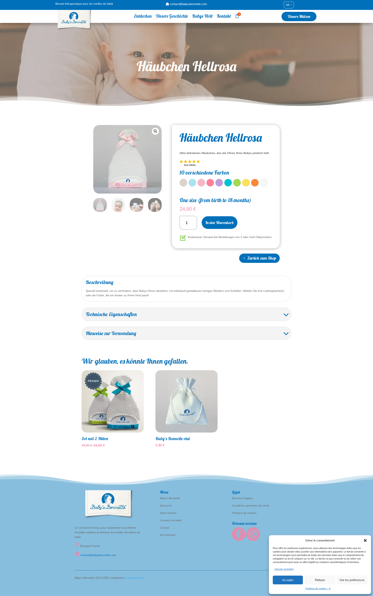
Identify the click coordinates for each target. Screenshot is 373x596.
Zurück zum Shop (261, 258)
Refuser (320, 580)
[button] (365, 540)
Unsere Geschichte (172, 17)
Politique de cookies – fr (318, 588)
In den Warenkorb (219, 222)
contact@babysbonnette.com (188, 4)
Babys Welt (202, 17)
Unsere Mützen (299, 16)
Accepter (288, 580)
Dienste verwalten (284, 569)
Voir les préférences (352, 580)
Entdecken (143, 17)
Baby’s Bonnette (170, 498)
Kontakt (224, 17)
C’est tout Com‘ (134, 577)
